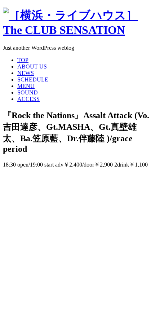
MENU (26, 86)
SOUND (27, 92)
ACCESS (28, 99)
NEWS (25, 73)
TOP (22, 60)
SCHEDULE (32, 79)
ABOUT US (32, 66)
